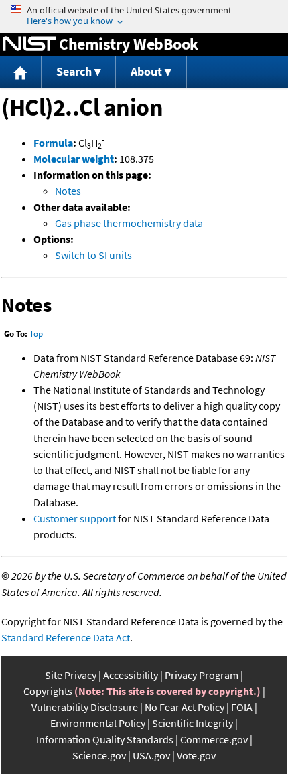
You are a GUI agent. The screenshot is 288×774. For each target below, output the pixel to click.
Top (36, 333)
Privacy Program (201, 675)
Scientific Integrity (192, 723)
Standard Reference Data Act (65, 637)
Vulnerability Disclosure (84, 707)
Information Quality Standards (104, 739)
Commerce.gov (214, 739)
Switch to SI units (93, 255)
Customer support (74, 518)
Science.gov (99, 755)
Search (74, 71)
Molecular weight (73, 158)
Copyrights (47, 691)
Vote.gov (196, 755)
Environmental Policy (97, 723)
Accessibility (130, 675)
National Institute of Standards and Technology (29, 44)
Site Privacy (70, 675)
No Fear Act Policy (184, 707)
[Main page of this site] (21, 72)
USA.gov (151, 755)
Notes (68, 191)
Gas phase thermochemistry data (129, 223)
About (146, 71)
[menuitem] (21, 72)
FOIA (242, 707)
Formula (53, 142)
